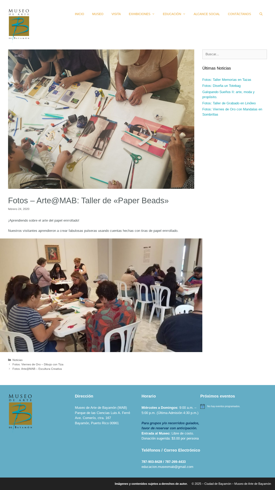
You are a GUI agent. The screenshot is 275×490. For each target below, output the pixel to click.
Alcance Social (207, 14)
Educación (172, 14)
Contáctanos (239, 14)
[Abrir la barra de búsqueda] (261, 14)
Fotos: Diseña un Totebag (221, 86)
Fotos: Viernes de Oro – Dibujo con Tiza (37, 364)
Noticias (17, 360)
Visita (116, 14)
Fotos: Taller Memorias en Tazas (226, 80)
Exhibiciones (139, 14)
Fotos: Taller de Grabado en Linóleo (229, 103)
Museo (97, 14)
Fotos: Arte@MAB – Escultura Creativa (37, 368)
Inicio (79, 14)
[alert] (233, 406)
